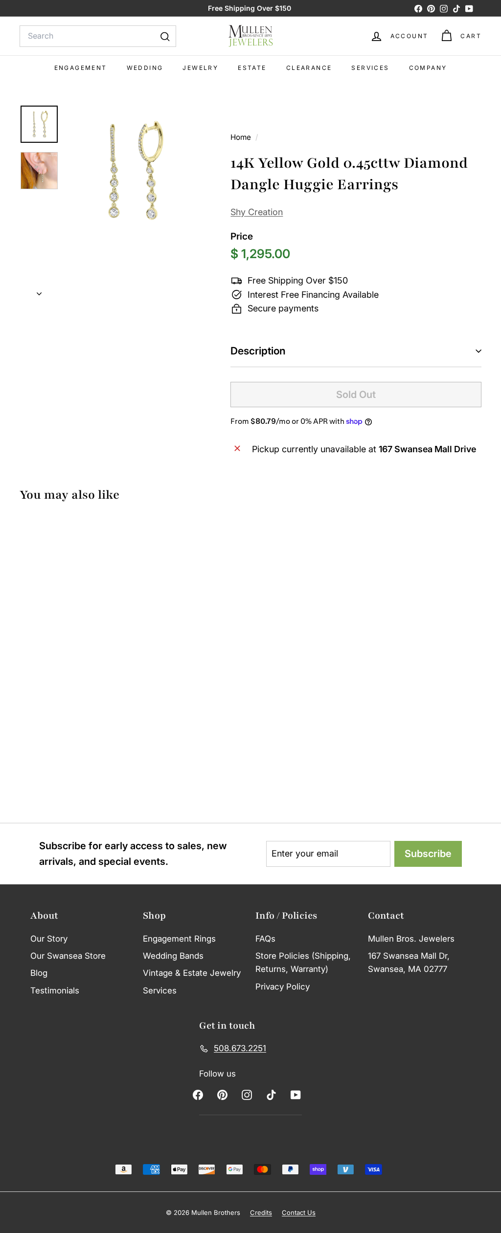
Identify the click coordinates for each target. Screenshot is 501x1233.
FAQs (265, 939)
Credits (261, 1212)
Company (428, 67)
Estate (252, 67)
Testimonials (54, 990)
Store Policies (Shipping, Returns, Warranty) (303, 962)
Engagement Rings (179, 939)
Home (241, 137)
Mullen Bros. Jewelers (411, 939)
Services (370, 67)
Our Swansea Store (68, 956)
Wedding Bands (173, 956)
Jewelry (200, 67)
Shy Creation (256, 212)
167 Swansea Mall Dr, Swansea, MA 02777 (409, 962)
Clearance (309, 67)
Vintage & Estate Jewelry (192, 973)
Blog (38, 973)
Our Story (49, 939)
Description (258, 351)
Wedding (145, 67)
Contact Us (299, 1212)
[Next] (39, 291)
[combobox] (98, 36)
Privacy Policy (282, 986)
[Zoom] (132, 170)
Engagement (80, 67)
